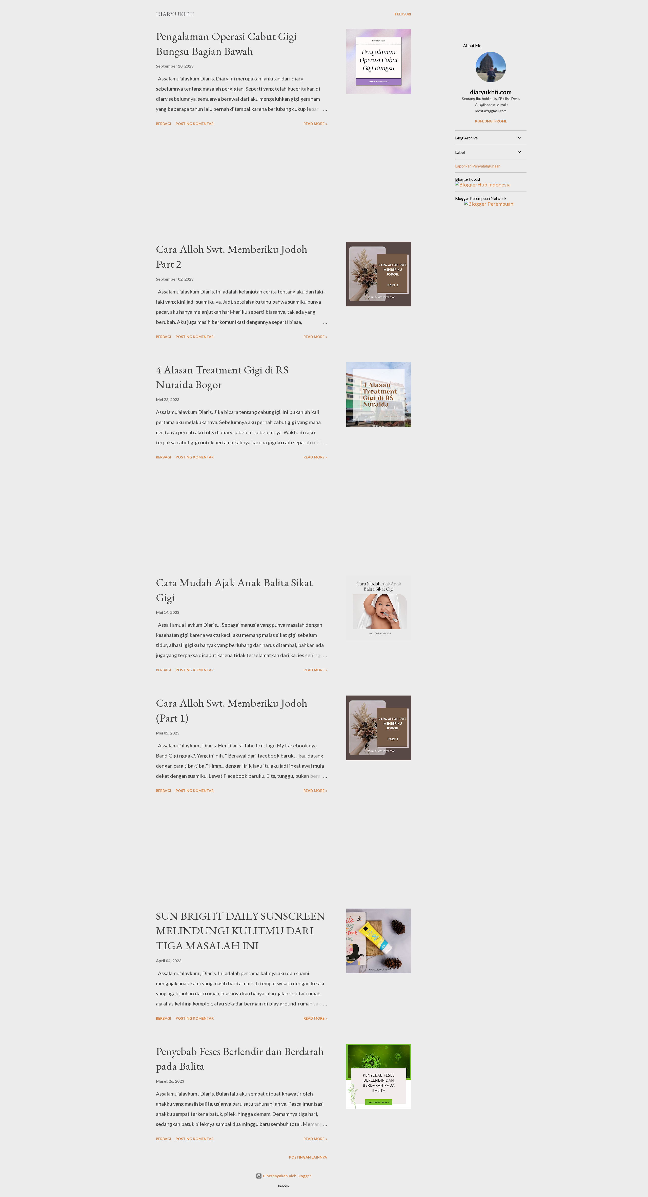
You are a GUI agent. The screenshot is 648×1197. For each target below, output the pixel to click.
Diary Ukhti (175, 14)
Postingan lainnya (308, 1157)
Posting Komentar (195, 123)
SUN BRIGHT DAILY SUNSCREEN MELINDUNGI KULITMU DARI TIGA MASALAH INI (240, 931)
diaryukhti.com (491, 92)
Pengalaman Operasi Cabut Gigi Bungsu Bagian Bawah (226, 43)
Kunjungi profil (491, 121)
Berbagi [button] (163, 123)
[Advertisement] (241, 184)
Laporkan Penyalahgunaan (477, 165)
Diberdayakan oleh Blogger (286, 1175)
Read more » (315, 123)
